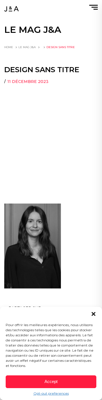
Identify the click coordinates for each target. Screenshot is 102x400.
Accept (51, 381)
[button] (93, 314)
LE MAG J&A (27, 47)
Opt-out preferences (51, 393)
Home (8, 47)
